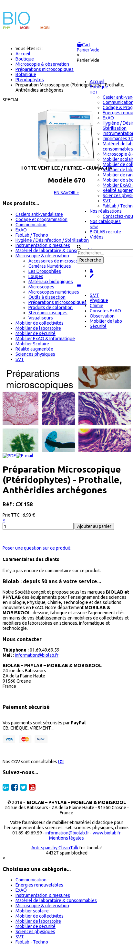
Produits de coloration (50, 307)
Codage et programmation (41, 219)
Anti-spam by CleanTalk (54, 847)
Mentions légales (66, 838)
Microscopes (41, 286)
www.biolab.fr (107, 832)
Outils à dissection (47, 297)
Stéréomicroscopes (47, 312)
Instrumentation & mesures (42, 245)
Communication (30, 224)
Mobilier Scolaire (32, 343)
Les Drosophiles (44, 271)
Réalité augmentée (34, 349)
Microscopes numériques (53, 292)
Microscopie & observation (42, 255)
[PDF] (9, 455)
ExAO (21, 229)
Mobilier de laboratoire (38, 328)
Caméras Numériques (49, 266)
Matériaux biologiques (50, 281)
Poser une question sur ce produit (36, 548)
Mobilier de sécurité (35, 333)
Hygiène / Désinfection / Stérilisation (52, 240)
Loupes (35, 276)
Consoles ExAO (105, 310)
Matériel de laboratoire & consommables (56, 250)
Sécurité (98, 326)
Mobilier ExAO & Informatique (45, 338)
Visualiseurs (40, 317)
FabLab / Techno (31, 235)
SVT (19, 359)
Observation (102, 315)
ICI (61, 761)
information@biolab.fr (36, 655)
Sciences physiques (35, 354)
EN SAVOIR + (66, 192)
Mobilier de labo (106, 321)
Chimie (96, 305)
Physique (99, 300)
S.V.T (94, 295)
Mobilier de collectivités (39, 323)
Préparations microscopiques (57, 302)
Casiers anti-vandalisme (39, 214)
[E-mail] (24, 455)
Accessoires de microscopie (56, 260)
